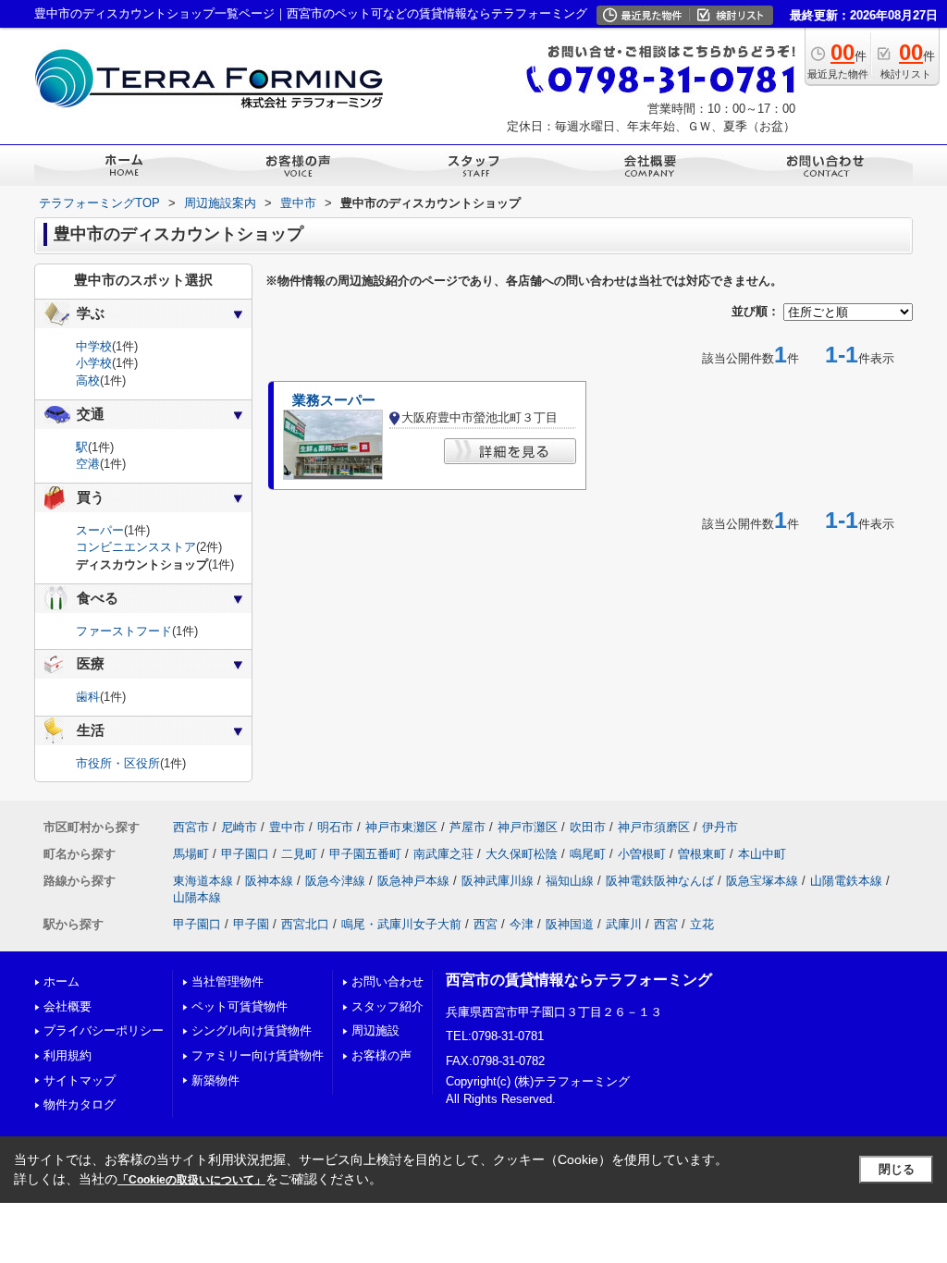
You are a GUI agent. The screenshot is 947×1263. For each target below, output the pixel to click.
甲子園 (251, 924)
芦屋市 (467, 827)
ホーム (61, 981)
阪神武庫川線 (497, 881)
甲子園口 (245, 854)
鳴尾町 (588, 854)
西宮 (486, 924)
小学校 (94, 363)
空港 (88, 464)
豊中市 (287, 827)
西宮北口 (305, 924)
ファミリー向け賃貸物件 (257, 1055)
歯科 (88, 697)
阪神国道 (570, 924)
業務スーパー (333, 400)
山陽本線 (197, 897)
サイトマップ (79, 1080)
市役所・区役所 (118, 763)
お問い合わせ (387, 981)
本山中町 (762, 854)
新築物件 (215, 1080)
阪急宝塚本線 (762, 881)
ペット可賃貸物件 (239, 1006)
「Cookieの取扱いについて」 (191, 1179)
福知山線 (570, 881)
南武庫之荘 (443, 854)
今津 (522, 924)
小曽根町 (642, 854)
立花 (702, 924)
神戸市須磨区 (654, 827)
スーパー (100, 530)
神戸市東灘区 (401, 827)
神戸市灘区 (528, 827)
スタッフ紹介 (387, 1006)
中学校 (94, 346)
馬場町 (191, 854)
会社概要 (67, 1006)
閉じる (897, 1169)
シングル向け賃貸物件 (251, 1030)
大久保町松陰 (522, 854)
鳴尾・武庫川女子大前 (401, 924)
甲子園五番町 (365, 854)
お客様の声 (381, 1055)
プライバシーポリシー (103, 1030)
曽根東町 (702, 854)
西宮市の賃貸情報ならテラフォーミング (579, 979)
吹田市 (588, 827)
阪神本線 (269, 881)
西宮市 (191, 827)
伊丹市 (720, 827)
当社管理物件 (227, 981)
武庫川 (624, 924)
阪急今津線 (335, 881)
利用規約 (67, 1055)
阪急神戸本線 (413, 881)
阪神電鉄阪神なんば (660, 881)
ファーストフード (124, 631)
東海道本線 (203, 881)
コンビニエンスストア (136, 547)
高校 (88, 380)
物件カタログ (79, 1104)
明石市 (335, 827)
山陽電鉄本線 (846, 881)
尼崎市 (239, 827)
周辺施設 (375, 1030)
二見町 (299, 854)
